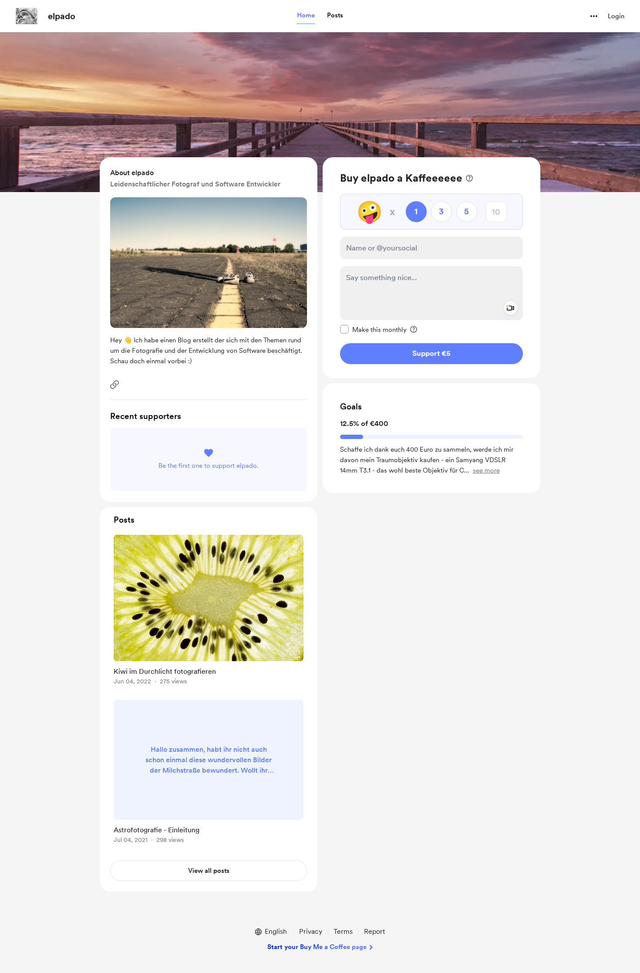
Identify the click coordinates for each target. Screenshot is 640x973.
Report (374, 931)
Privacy (310, 931)
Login (616, 16)
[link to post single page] (208, 611)
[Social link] (114, 384)
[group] (208, 611)
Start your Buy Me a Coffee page (317, 947)
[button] (306, 16)
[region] (431, 267)
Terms (343, 931)
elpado (61, 16)
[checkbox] (373, 329)
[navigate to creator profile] (26, 16)
